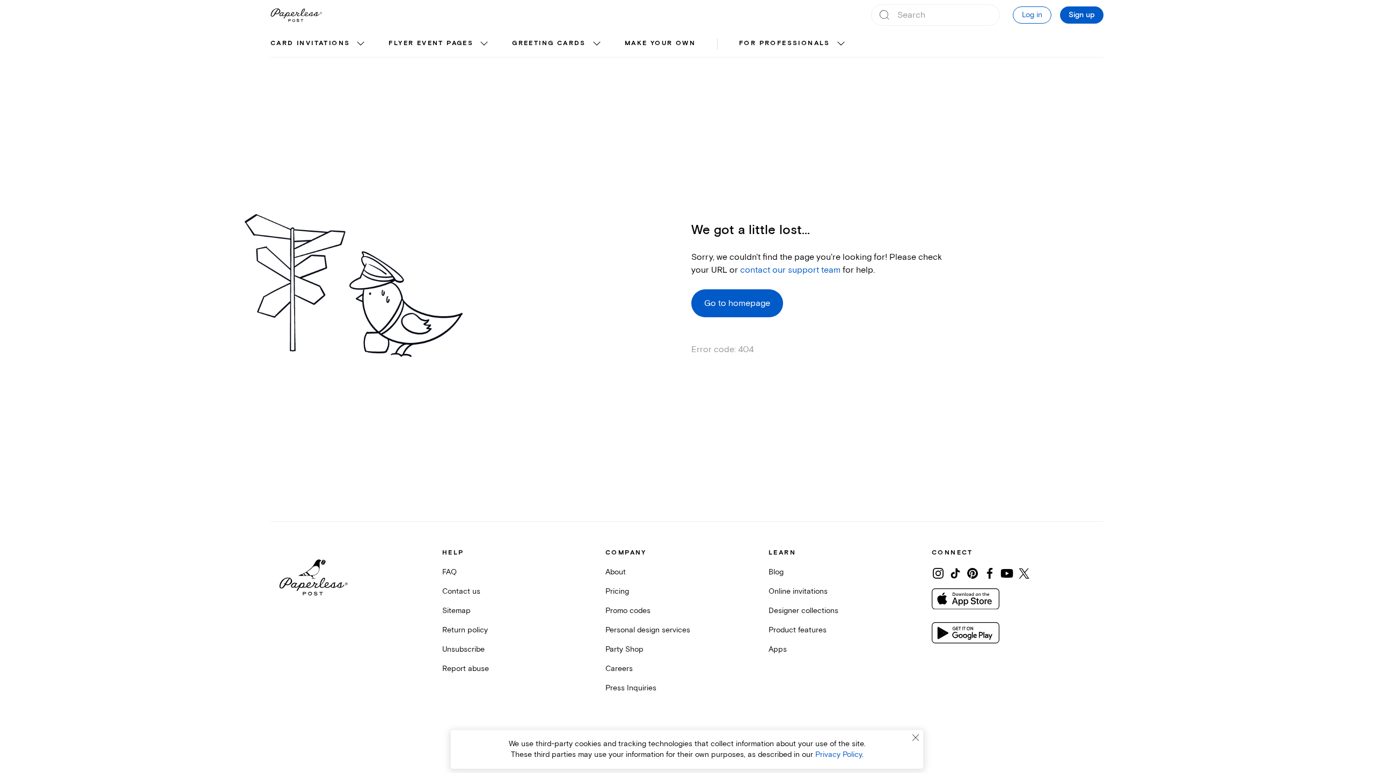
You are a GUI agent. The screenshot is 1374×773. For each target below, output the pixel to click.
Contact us (461, 591)
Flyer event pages (431, 43)
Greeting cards (549, 43)
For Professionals (784, 43)
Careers (619, 668)
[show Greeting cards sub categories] (596, 44)
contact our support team (790, 270)
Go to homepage (737, 303)
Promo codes (628, 610)
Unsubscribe (463, 649)
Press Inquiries (630, 687)
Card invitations (310, 43)
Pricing (617, 591)
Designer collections (803, 610)
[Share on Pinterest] (972, 573)
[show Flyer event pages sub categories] (484, 44)
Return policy (465, 630)
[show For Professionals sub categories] (841, 44)
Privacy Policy (838, 754)
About (615, 572)
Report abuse (465, 668)
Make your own (660, 43)
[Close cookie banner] (915, 737)
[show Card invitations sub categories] (360, 44)
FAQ (449, 572)
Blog (776, 572)
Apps (778, 649)
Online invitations (798, 591)
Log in (1032, 14)
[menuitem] (319, 44)
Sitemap (456, 610)
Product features (798, 630)
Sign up (1082, 15)
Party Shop (624, 649)
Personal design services (647, 630)
